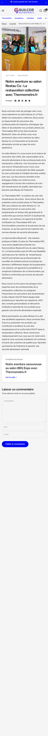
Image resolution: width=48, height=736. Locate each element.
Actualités (12, 24)
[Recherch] (41, 10)
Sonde (39, 18)
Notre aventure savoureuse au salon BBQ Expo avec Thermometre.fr (24, 368)
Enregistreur (19, 18)
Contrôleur (30, 18)
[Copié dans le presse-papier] (29, 100)
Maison (4, 24)
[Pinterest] (22, 100)
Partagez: (9, 100)
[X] (18, 100)
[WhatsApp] (25, 100)
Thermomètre (7, 18)
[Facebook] (15, 100)
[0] (44, 10)
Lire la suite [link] (10, 377)
